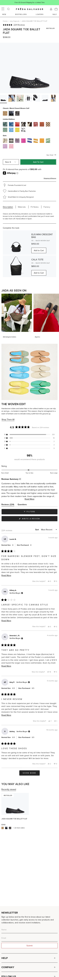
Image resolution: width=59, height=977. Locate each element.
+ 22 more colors (19, 828)
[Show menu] (3, 9)
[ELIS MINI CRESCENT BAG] (16, 242)
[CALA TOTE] (16, 266)
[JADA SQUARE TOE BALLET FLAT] (15, 804)
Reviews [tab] (7, 504)
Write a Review (35, 519)
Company (7, 967)
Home (5, 21)
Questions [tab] (22, 504)
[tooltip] (20, 479)
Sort (37, 529)
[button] (29, 25)
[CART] (56, 9)
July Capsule (14, 21)
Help (4, 958)
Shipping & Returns (50, 178)
